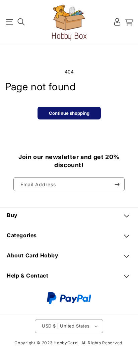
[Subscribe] (117, 184)
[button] (9, 22)
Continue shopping (69, 113)
